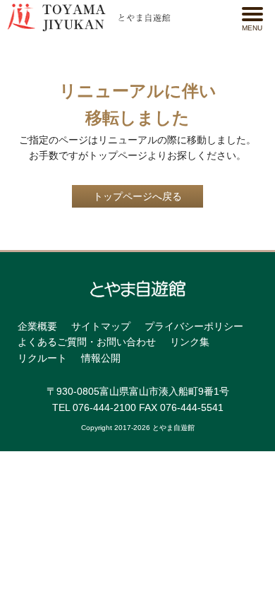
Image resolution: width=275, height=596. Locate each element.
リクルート (42, 358)
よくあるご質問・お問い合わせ (87, 341)
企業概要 (37, 326)
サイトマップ (100, 326)
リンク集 (189, 341)
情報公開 (101, 358)
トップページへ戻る (137, 196)
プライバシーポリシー (194, 326)
